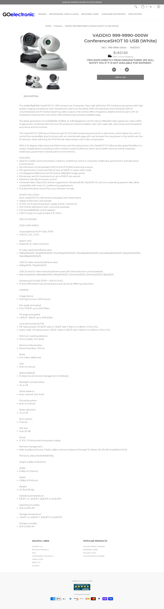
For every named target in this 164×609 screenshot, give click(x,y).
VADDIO (135, 47)
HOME (48, 26)
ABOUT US (36, 562)
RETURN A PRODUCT (40, 550)
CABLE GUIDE (37, 559)
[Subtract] (114, 70)
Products (58, 26)
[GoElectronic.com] (19, 14)
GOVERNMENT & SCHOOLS (42, 556)
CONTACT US (37, 546)
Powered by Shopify (82, 594)
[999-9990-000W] (34, 81)
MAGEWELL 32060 (90, 550)
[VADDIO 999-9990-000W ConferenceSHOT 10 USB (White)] (53, 81)
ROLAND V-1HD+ (89, 553)
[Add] (127, 70)
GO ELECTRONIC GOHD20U (94, 546)
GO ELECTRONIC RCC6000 (93, 556)
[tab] (31, 96)
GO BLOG (35, 566)
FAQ (33, 553)
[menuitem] (136, 6)
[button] (147, 6)
